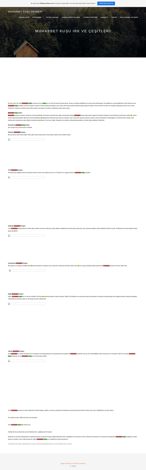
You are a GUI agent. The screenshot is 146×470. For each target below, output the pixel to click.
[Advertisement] (73, 75)
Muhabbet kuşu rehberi (25, 11)
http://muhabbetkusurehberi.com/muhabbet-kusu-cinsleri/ (54, 444)
